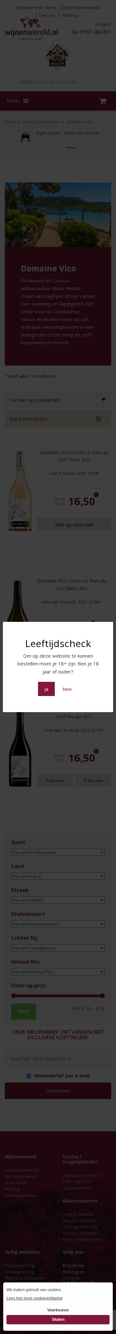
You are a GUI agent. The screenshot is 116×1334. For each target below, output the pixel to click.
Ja (46, 689)
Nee (67, 689)
